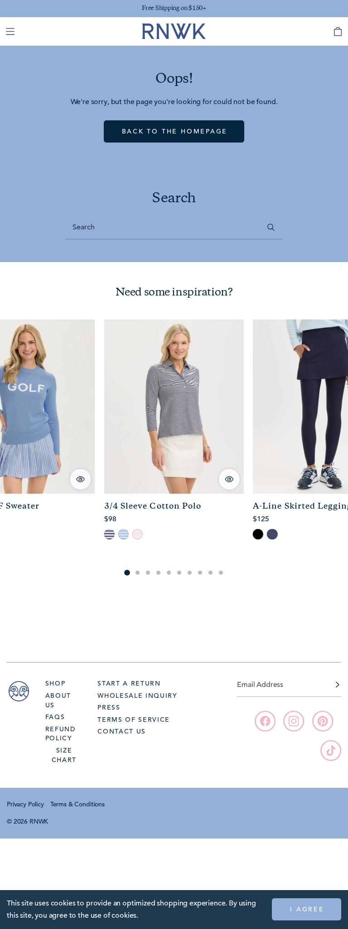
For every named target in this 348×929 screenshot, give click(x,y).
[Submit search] (271, 227)
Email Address (260, 684)
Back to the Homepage (175, 131)
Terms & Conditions (77, 804)
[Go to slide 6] (179, 572)
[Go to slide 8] (200, 572)
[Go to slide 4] (158, 572)
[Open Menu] (10, 31)
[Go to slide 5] (169, 572)
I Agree (307, 909)
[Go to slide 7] (189, 572)
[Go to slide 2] (137, 572)
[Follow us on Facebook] (265, 720)
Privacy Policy (25, 804)
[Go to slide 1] (127, 572)
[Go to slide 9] (210, 572)
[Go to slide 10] (221, 572)
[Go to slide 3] (148, 572)
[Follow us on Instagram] (293, 720)
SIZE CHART (64, 755)
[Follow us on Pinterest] (322, 720)
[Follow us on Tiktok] (330, 750)
